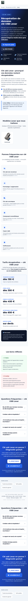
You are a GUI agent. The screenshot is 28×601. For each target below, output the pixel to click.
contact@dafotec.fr (15, 466)
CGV (21, 497)
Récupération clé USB (11, 7)
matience (4, 499)
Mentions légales (15, 497)
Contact (8, 497)
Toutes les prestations (7, 484)
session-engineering (17, 499)
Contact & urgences (6, 487)
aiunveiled (23, 499)
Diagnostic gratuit (9, 44)
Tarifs (24, 496)
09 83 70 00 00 (8, 49)
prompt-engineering (10, 499)
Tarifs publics (19, 484)
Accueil (2, 7)
